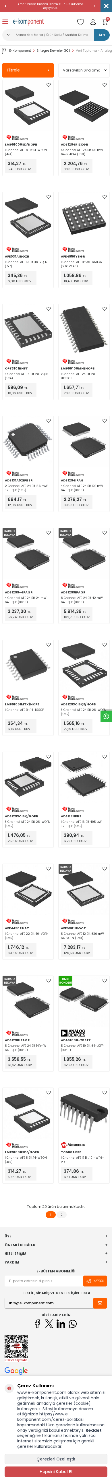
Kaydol (99, 1281)
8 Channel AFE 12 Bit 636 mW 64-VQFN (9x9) (82, 936)
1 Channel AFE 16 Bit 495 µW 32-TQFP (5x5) (81, 824)
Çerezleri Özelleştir (56, 1459)
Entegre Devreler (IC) (53, 51)
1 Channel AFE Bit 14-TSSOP (24, 710)
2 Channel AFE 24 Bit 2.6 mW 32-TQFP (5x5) (26, 488)
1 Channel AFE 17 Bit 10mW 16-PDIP (82, 1160)
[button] (6, 6)
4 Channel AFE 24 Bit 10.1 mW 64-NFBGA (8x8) (82, 152)
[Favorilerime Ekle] (48, 85)
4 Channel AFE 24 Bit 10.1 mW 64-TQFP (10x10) (82, 488)
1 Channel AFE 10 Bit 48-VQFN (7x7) (26, 264)
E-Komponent (20, 50)
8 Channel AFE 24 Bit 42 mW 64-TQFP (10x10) (82, 600)
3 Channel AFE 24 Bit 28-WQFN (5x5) (83, 712)
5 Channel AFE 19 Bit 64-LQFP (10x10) (82, 1048)
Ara (102, 35)
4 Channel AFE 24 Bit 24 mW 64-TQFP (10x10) (26, 600)
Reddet (94, 1430)
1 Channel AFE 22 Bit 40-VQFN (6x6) (27, 936)
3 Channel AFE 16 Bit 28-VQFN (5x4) (27, 376)
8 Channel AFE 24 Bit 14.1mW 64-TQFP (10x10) (25, 1048)
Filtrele (13, 70)
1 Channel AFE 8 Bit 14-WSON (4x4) (26, 152)
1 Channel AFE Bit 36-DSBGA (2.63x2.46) (81, 264)
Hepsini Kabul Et (56, 1472)
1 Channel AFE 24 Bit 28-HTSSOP (79, 376)
